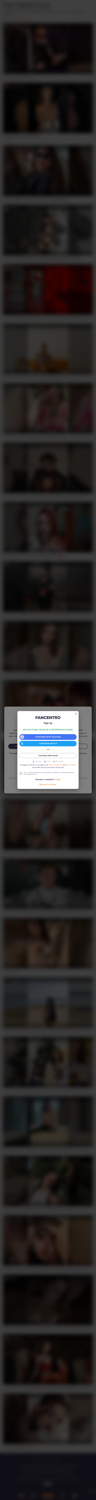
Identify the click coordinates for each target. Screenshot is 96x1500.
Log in (58, 779)
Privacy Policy (70, 765)
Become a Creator (48, 784)
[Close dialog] (76, 714)
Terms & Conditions (55, 765)
